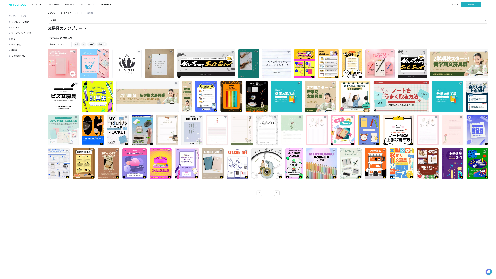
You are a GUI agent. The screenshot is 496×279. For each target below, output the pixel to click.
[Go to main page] (17, 5)
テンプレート (54, 13)
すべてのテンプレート (73, 13)
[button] (489, 272)
